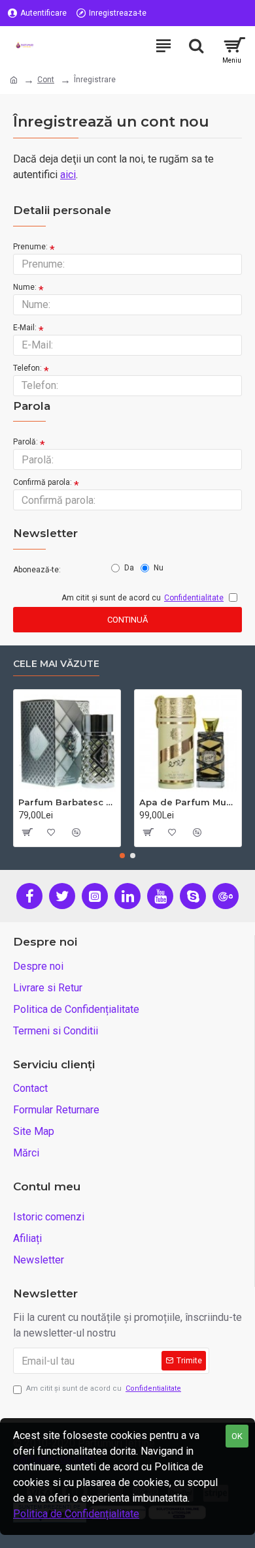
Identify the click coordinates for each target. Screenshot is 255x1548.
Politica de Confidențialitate (76, 1514)
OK (237, 1436)
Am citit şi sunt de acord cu (103, 1388)
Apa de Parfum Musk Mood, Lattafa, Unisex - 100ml (188, 802)
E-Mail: (25, 327)
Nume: (25, 287)
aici (68, 174)
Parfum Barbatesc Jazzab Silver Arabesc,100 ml (67, 802)
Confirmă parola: (42, 482)
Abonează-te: (37, 569)
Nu (158, 567)
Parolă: (25, 441)
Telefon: (27, 368)
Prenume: (30, 246)
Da (129, 567)
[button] (122, 855)
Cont (45, 79)
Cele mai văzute (56, 664)
